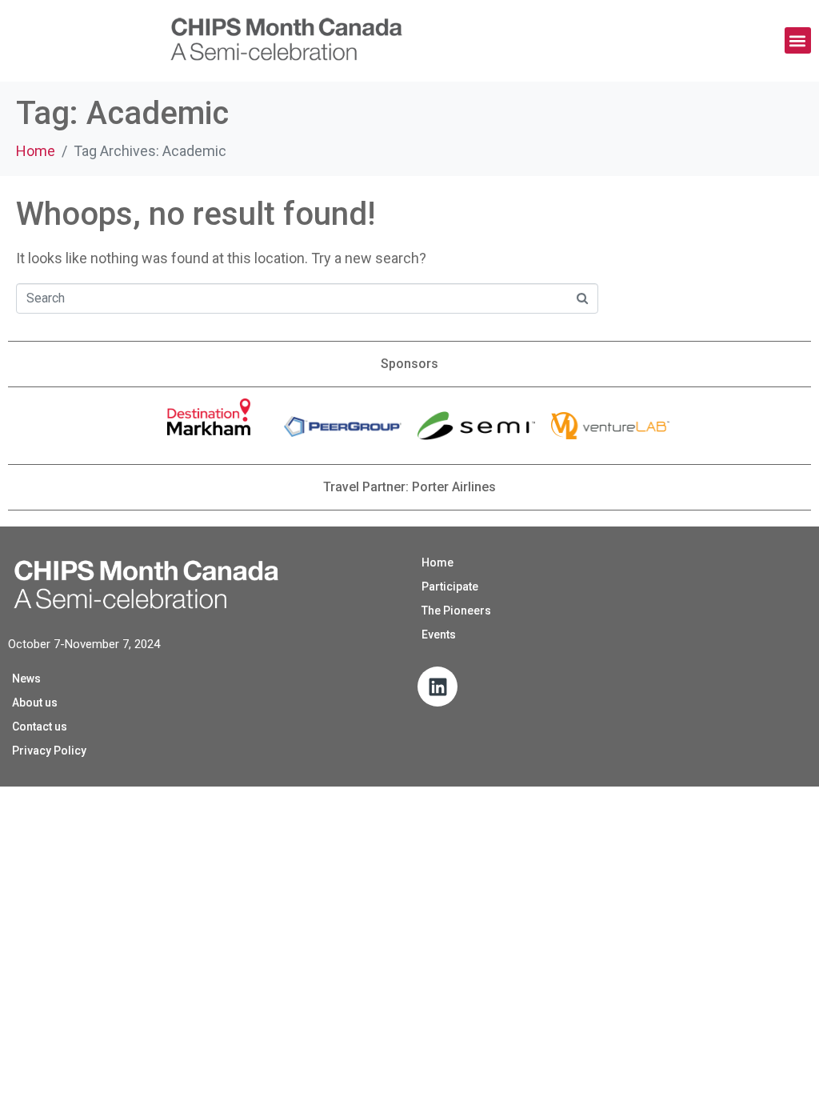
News (26, 678)
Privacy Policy (49, 750)
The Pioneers (456, 610)
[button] (798, 40)
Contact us (39, 726)
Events (438, 634)
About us (35, 702)
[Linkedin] (437, 687)
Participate (449, 586)
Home (437, 562)
